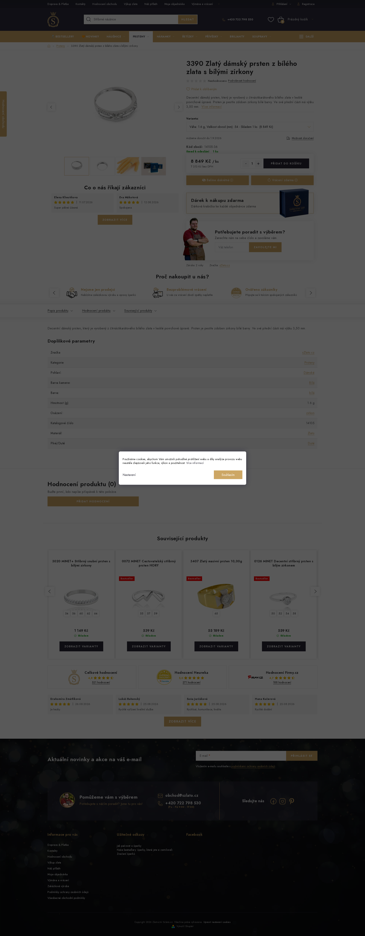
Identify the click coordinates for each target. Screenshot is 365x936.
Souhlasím (228, 474)
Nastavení (129, 474)
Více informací (195, 463)
